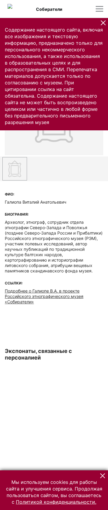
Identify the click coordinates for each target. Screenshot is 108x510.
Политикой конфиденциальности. (56, 502)
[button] (103, 22)
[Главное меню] (99, 9)
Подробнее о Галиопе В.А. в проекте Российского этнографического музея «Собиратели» (44, 296)
